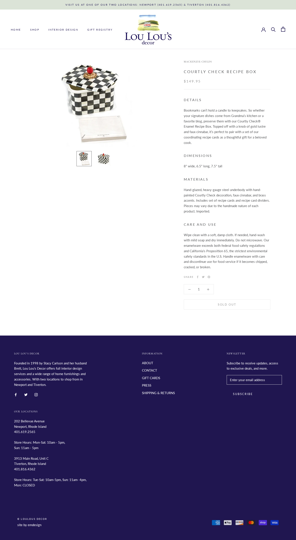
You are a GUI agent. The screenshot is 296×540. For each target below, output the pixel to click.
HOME (16, 29)
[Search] (273, 29)
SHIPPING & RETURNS (158, 393)
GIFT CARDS (151, 378)
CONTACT (149, 370)
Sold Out (227, 304)
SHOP (34, 29)
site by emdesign (29, 525)
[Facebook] (197, 277)
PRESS (146, 385)
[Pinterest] (209, 277)
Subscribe (243, 394)
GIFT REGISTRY (99, 29)
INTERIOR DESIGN (63, 29)
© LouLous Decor (32, 518)
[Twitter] (203, 277)
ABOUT (147, 363)
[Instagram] (36, 394)
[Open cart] (283, 29)
